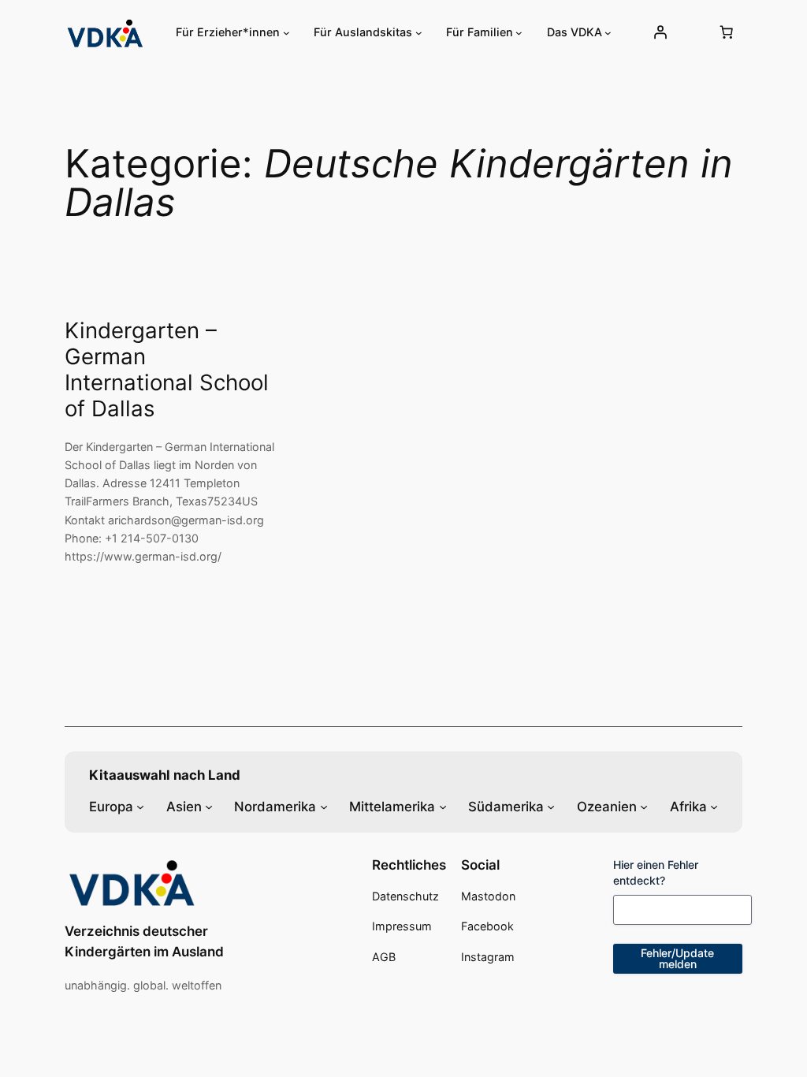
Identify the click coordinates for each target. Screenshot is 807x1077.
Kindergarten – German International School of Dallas (167, 370)
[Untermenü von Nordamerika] (324, 806)
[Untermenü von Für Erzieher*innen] (286, 32)
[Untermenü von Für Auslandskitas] (418, 32)
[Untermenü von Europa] (140, 806)
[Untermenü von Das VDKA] (608, 32)
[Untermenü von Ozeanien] (644, 806)
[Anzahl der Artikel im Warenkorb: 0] (725, 32)
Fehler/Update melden (677, 958)
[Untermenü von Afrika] (714, 806)
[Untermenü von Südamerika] (551, 806)
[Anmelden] (660, 32)
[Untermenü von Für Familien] (519, 32)
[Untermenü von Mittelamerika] (443, 806)
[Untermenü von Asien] (209, 806)
